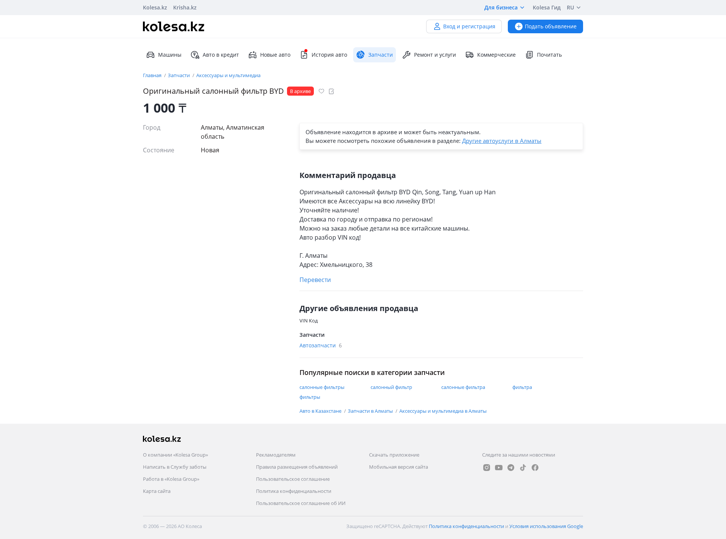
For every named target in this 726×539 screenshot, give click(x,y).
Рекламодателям (276, 454)
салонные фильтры (321, 387)
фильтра (522, 387)
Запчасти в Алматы (371, 410)
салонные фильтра (463, 387)
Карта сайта (157, 491)
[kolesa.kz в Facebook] (535, 467)
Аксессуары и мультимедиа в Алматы (443, 410)
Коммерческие (496, 54)
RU (570, 7)
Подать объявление (551, 26)
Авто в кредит (221, 54)
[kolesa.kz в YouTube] (498, 467)
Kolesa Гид (547, 7)
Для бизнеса (501, 7)
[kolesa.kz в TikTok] (522, 467)
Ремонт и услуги (435, 54)
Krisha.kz (185, 7)
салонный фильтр (391, 387)
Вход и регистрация (469, 26)
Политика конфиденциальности (293, 491)
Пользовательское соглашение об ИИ (301, 503)
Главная (153, 75)
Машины (170, 54)
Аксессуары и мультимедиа (228, 75)
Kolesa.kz (155, 7)
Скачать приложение (394, 454)
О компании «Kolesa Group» (175, 454)
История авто (329, 54)
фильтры (309, 396)
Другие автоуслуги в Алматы (501, 140)
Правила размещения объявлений (297, 466)
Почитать (549, 54)
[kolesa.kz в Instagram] (486, 467)
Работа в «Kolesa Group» (171, 478)
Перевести (315, 280)
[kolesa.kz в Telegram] (510, 467)
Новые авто (275, 54)
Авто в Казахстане (321, 410)
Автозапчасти (320, 345)
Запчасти (179, 75)
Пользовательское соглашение (293, 478)
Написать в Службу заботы (174, 466)
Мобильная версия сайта (398, 466)
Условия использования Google (546, 526)
